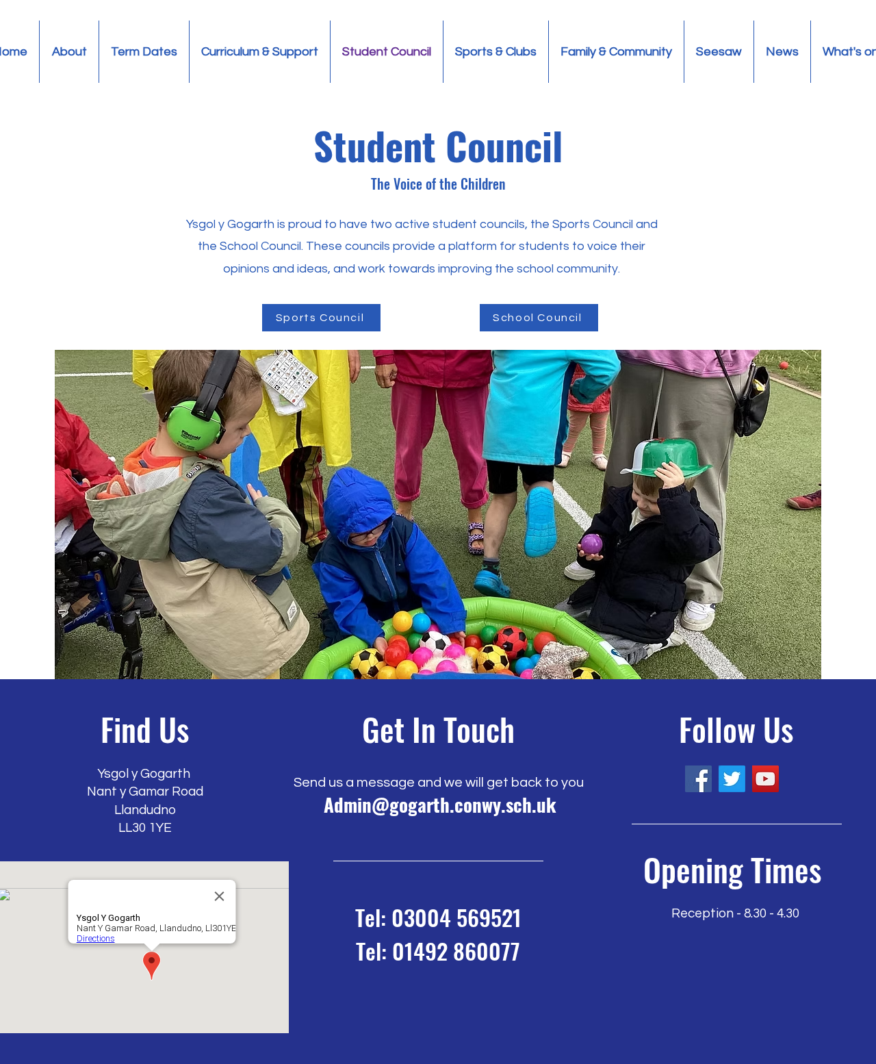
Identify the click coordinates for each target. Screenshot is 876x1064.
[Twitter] (732, 778)
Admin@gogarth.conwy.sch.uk (440, 804)
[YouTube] (765, 778)
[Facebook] (698, 778)
